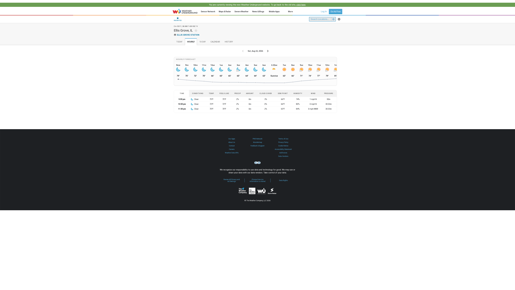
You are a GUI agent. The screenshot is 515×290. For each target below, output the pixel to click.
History (229, 42)
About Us (231, 142)
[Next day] (267, 51)
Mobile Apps (274, 11)
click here (301, 4)
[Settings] (339, 19)
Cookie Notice (283, 146)
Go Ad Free (336, 11)
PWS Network (257, 139)
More (290, 11)
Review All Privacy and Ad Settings (232, 180)
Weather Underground (262, 191)
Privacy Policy (283, 142)
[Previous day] (242, 51)
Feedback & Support (257, 146)
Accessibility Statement (283, 149)
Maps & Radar (225, 11)
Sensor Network (208, 11)
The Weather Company (243, 191)
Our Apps (231, 139)
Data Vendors (283, 156)
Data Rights (283, 180)
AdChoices (283, 153)
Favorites (178, 20)
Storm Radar (272, 191)
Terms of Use (283, 139)
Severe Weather (241, 11)
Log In (324, 11)
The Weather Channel (252, 191)
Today (179, 42)
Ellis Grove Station (188, 35)
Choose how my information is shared (257, 180)
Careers (232, 149)
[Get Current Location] (333, 19)
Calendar (215, 42)
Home (185, 11)
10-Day (202, 42)
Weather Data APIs (232, 153)
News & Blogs (258, 11)
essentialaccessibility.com (257, 163)
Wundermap (257, 142)
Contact (232, 146)
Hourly (191, 42)
